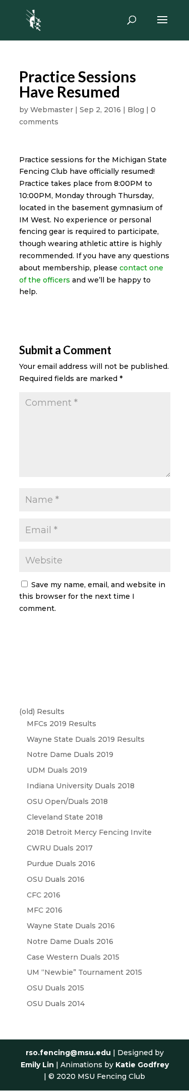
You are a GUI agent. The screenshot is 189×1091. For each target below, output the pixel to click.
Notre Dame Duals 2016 (70, 941)
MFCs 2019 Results (61, 723)
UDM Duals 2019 (57, 770)
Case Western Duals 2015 (73, 957)
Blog (136, 109)
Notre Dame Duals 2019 (70, 754)
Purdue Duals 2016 (61, 863)
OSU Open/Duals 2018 (67, 801)
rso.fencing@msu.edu (68, 1052)
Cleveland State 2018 (65, 817)
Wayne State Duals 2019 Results (86, 739)
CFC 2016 (43, 894)
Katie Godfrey (142, 1064)
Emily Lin (37, 1064)
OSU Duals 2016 (56, 879)
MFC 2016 (44, 910)
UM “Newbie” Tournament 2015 (84, 972)
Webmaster (51, 109)
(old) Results (42, 711)
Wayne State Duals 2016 (71, 925)
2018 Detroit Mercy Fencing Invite (89, 832)
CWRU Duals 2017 (60, 847)
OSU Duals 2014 (56, 1003)
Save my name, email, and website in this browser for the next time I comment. (92, 596)
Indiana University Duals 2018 (81, 785)
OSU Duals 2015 (55, 987)
